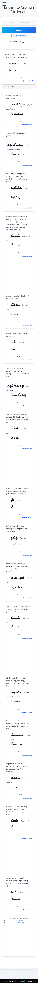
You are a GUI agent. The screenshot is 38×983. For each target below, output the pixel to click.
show (21, 920)
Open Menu (4, 4)
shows (21, 925)
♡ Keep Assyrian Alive (19, 36)
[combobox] (19, 23)
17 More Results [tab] (9, 86)
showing (21, 923)
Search (19, 30)
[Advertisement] (19, 275)
